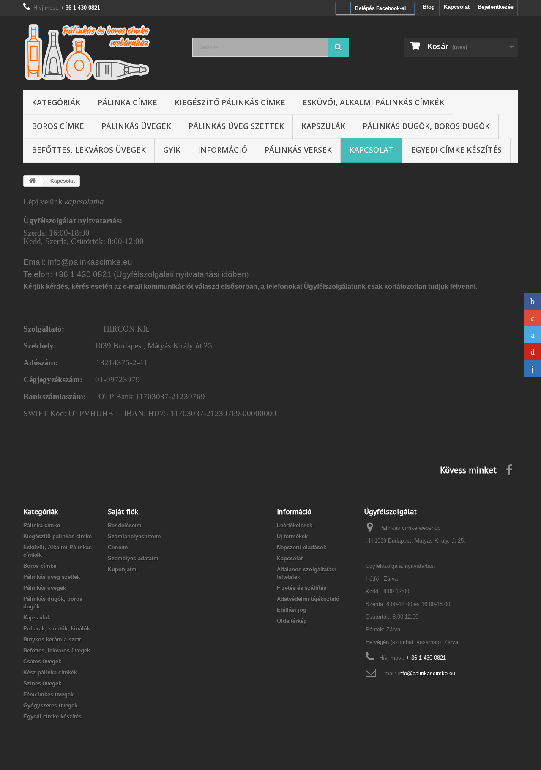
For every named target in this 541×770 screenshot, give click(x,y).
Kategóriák (56, 102)
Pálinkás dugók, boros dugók (426, 126)
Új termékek (292, 536)
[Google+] (532, 318)
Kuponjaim (122, 569)
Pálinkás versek (298, 150)
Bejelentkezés (496, 7)
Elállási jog (291, 610)
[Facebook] (532, 301)
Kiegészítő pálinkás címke (230, 102)
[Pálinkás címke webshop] (101, 51)
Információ (222, 150)
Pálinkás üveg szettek (236, 126)
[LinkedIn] (532, 368)
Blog (429, 7)
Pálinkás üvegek (136, 126)
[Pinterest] (532, 351)
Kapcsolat (457, 7)
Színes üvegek (42, 683)
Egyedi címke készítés (456, 150)
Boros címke (58, 126)
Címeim (118, 547)
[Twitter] (532, 334)
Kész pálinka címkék (50, 672)
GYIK (171, 150)
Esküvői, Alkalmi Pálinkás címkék (373, 102)
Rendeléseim (125, 525)
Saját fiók (123, 511)
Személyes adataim (133, 558)
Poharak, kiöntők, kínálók (56, 628)
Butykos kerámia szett (52, 639)
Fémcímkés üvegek (48, 694)
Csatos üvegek (42, 661)
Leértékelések (294, 525)
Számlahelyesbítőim (134, 536)
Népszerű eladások (301, 547)
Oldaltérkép (292, 621)
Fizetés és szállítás (301, 588)
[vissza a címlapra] (32, 181)
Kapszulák (323, 126)
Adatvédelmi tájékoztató (308, 599)
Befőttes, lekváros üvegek (89, 150)
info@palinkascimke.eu (426, 673)
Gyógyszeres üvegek (50, 705)
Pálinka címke (127, 102)
